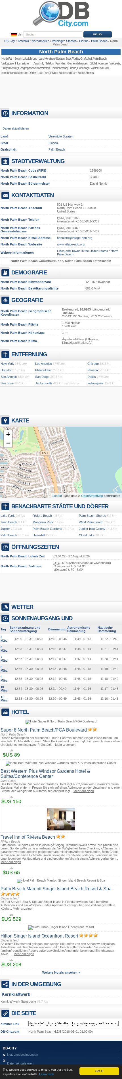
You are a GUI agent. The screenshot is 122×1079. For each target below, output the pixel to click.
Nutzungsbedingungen (22, 1054)
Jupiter (5, 528)
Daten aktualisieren (16, 128)
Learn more (46, 1074)
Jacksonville (43, 383)
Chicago (93, 363)
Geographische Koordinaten (34, 68)
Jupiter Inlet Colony (92, 528)
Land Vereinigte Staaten (51, 58)
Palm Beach (57, 149)
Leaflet (57, 495)
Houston (6, 370)
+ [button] (8, 434)
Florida (53, 143)
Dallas (91, 376)
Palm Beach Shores (92, 515)
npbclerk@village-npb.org (74, 237)
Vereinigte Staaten (61, 136)
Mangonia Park (43, 522)
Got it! (99, 1071)
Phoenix (92, 370)
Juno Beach (9, 522)
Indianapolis (95, 383)
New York (7, 363)
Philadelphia (43, 370)
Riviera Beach (58, 72)
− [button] (8, 443)
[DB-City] (61, 27)
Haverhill (39, 535)
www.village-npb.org (71, 244)
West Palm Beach (91, 522)
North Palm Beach (61, 52)
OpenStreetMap (92, 495)
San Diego (42, 376)
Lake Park (43, 72)
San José (7, 383)
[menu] (15, 34)
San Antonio (9, 376)
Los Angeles (43, 363)
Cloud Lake (86, 535)
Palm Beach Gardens (47, 528)
